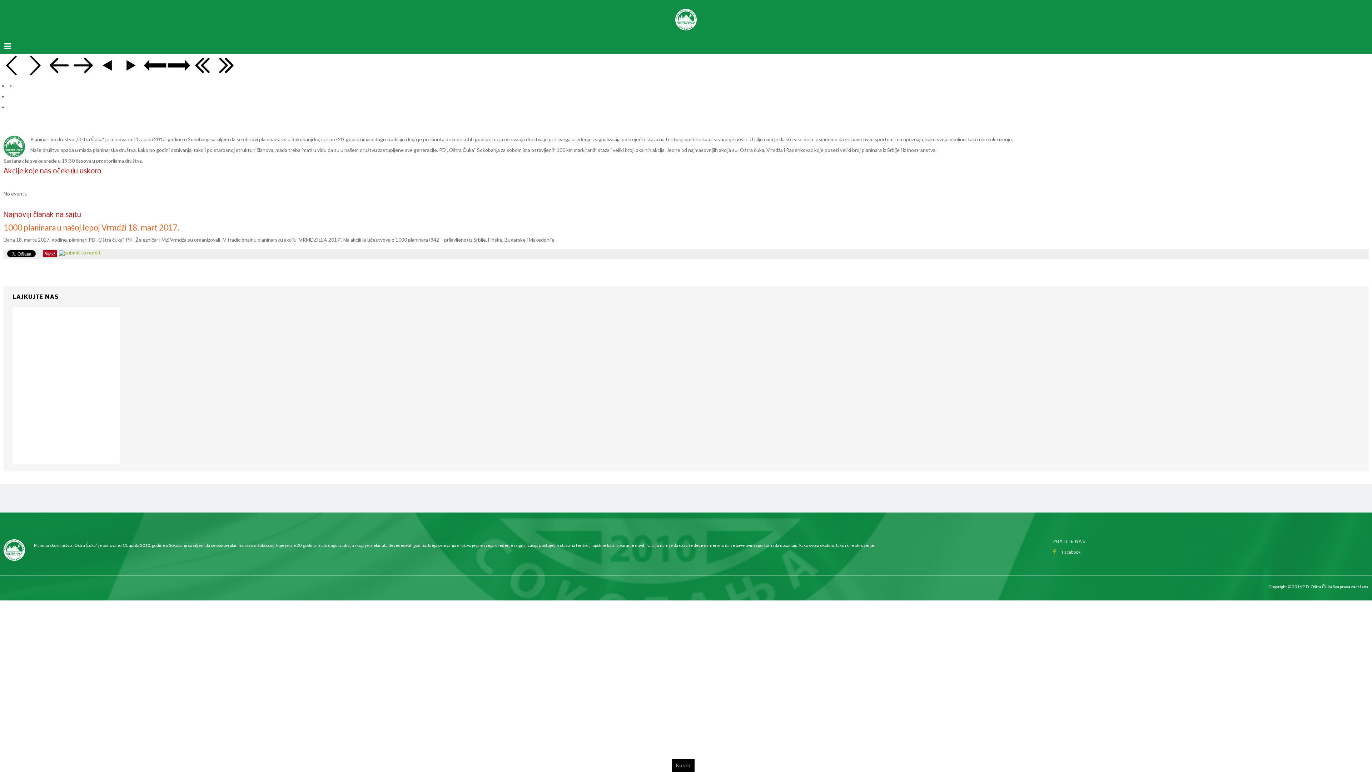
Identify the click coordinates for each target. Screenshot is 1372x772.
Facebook (1071, 545)
